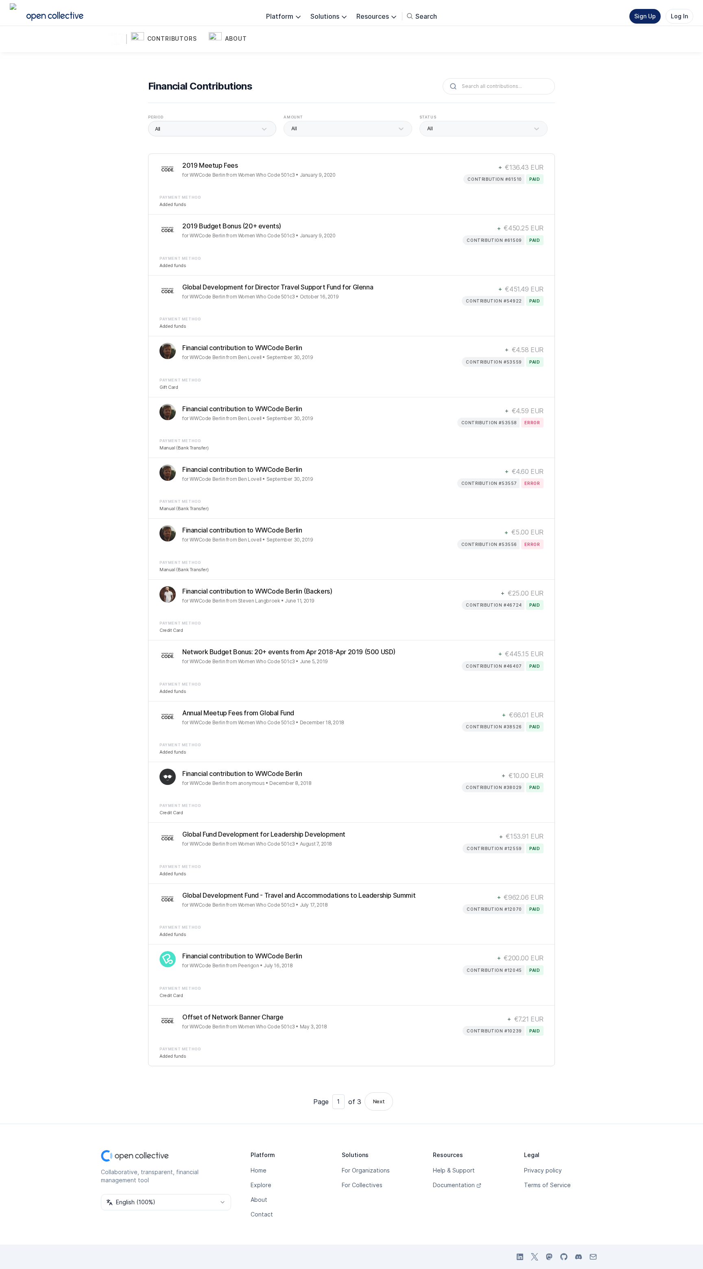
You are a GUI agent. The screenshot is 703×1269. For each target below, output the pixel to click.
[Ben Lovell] (167, 351)
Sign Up (645, 16)
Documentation (454, 1184)
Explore (261, 1184)
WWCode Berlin (207, 175)
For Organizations (366, 1170)
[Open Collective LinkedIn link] (520, 1256)
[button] (168, 39)
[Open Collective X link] (534, 1256)
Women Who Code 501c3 (266, 175)
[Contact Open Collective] (593, 1256)
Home (258, 1170)
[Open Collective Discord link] (578, 1256)
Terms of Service (547, 1184)
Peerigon (248, 965)
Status (428, 117)
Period (156, 117)
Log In (679, 16)
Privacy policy (543, 1170)
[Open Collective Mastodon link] (549, 1256)
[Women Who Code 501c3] (167, 168)
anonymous (251, 783)
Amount (293, 117)
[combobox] (166, 1202)
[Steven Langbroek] (167, 594)
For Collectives (362, 1184)
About (259, 1199)
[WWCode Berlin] (117, 39)
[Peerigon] (167, 959)
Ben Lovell (250, 357)
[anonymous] (167, 777)
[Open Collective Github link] (564, 1256)
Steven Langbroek (259, 601)
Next (378, 1101)
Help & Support (454, 1170)
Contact (262, 1214)
